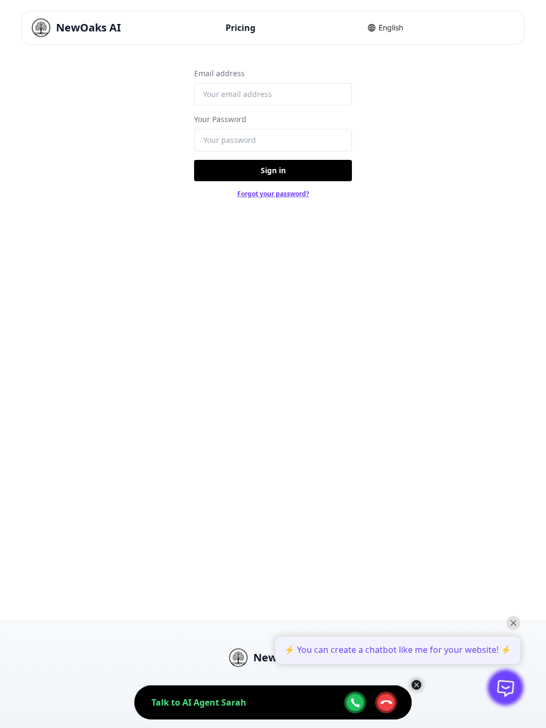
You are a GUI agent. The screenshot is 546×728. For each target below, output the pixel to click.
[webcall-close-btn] (386, 702)
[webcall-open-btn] (355, 702)
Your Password (220, 119)
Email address (219, 73)
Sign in (273, 170)
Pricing (240, 28)
